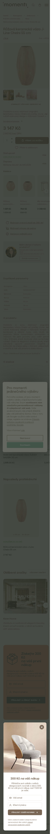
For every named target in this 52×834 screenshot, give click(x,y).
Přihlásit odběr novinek (23, 812)
